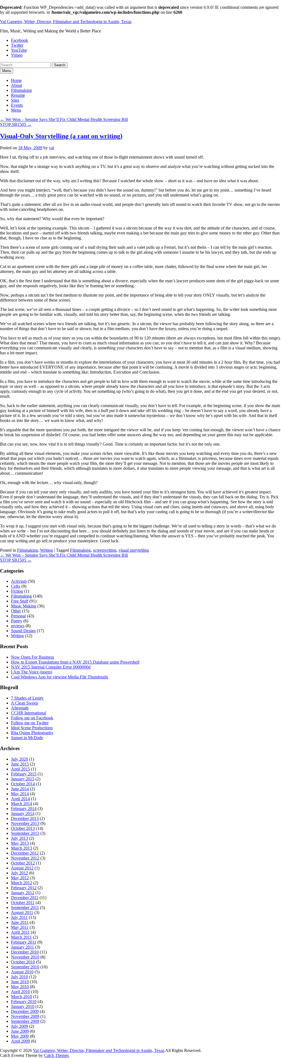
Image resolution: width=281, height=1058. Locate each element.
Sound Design (23, 630)
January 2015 (22, 779)
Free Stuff (19, 601)
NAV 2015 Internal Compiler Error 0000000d (51, 667)
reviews (17, 625)
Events (17, 105)
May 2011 (20, 927)
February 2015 (23, 774)
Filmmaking (21, 90)
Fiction (17, 591)
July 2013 (19, 838)
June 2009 (20, 1031)
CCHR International (28, 713)
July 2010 (19, 976)
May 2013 (20, 843)
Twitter (17, 45)
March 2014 (21, 803)
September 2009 (25, 1021)
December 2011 (24, 897)
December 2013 (25, 818)
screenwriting (104, 550)
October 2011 (23, 902)
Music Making (23, 606)
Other (16, 611)
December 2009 (25, 1011)
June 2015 (20, 764)
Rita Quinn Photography (32, 732)
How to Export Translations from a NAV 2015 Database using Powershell (75, 662)
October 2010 (23, 962)
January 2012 (22, 892)
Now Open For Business (32, 657)
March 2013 (21, 848)
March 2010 (21, 996)
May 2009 (20, 1036)
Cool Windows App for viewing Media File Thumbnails (59, 677)
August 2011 (22, 912)
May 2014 (20, 793)
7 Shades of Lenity (27, 698)
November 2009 (25, 1016)
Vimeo (17, 55)
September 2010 (25, 967)
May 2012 (20, 877)
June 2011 (20, 922)
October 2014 (23, 783)
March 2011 (21, 937)
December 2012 (25, 853)
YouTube (19, 50)
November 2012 (25, 858)
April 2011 (20, 932)
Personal (18, 616)
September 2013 (25, 833)
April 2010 (20, 991)
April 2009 (20, 1041)
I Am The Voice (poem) (31, 672)
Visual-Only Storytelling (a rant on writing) (61, 136)
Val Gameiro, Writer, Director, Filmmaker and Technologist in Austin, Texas (65, 21)
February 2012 (23, 887)
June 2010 (20, 981)
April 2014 (20, 798)
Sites (15, 100)
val (51, 147)
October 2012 (23, 863)
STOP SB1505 (16, 124)
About (16, 85)
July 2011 (19, 917)
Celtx (15, 586)
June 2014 (20, 788)
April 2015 (20, 769)
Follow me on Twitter (30, 722)
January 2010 (22, 1006)
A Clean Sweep (24, 703)
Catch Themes (56, 1055)
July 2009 (19, 1026)
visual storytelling (134, 550)
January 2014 (22, 813)
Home (16, 80)
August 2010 (22, 971)
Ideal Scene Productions (32, 727)
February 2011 (23, 942)
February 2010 (23, 1001)
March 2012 (21, 882)
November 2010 (25, 957)
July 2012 (19, 873)
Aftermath (20, 708)
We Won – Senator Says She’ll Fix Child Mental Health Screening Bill (64, 119)
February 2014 (23, 808)
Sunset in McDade (27, 737)
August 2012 (22, 868)
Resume (18, 95)
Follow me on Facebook (32, 718)
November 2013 (25, 823)
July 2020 (19, 759)
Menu (16, 110)
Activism (19, 581)
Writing (46, 550)
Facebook (19, 40)
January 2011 (22, 947)
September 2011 (25, 907)
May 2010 (20, 986)
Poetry (16, 620)
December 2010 (25, 952)
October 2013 (23, 828)
